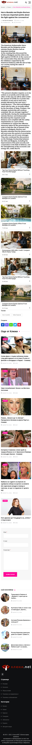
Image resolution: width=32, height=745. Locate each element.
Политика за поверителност (11, 694)
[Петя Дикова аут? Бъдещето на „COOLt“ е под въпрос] (16, 506)
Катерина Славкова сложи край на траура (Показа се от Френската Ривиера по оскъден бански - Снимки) (16, 452)
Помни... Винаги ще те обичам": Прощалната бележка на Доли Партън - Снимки (15, 420)
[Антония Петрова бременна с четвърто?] (5, 622)
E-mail (5, 541)
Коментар (6, 550)
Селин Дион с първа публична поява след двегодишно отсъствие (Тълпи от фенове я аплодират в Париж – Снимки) (15, 358)
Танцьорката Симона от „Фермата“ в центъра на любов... (19, 596)
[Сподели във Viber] (7, 324)
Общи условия (7, 690)
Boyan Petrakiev (8, 20)
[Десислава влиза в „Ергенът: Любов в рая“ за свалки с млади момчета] (5, 647)
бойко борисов (17, 315)
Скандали (5, 716)
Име (5, 532)
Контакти (5, 687)
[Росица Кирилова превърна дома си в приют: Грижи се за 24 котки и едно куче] (5, 635)
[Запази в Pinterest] (19, 324)
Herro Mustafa (6, 315)
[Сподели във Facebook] (3, 324)
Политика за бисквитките (10, 697)
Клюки (9, 7)
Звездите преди (7, 726)
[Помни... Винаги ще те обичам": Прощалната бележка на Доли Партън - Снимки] (16, 406)
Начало (3, 7)
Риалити (5, 723)
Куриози (5, 713)
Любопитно (6, 719)
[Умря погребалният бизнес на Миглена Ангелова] (16, 376)
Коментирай (10, 574)
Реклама (5, 683)
